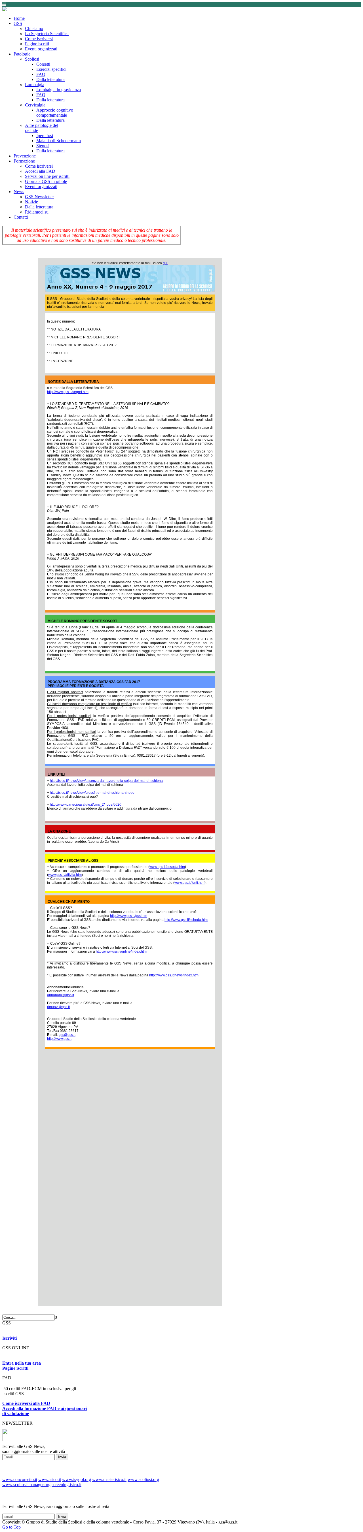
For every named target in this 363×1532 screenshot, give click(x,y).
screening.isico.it (66, 1484)
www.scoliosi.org (143, 1479)
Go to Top (11, 1527)
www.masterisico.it (109, 1479)
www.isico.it (49, 1479)
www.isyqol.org (76, 1479)
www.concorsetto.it (19, 1479)
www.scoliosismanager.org (26, 1484)
